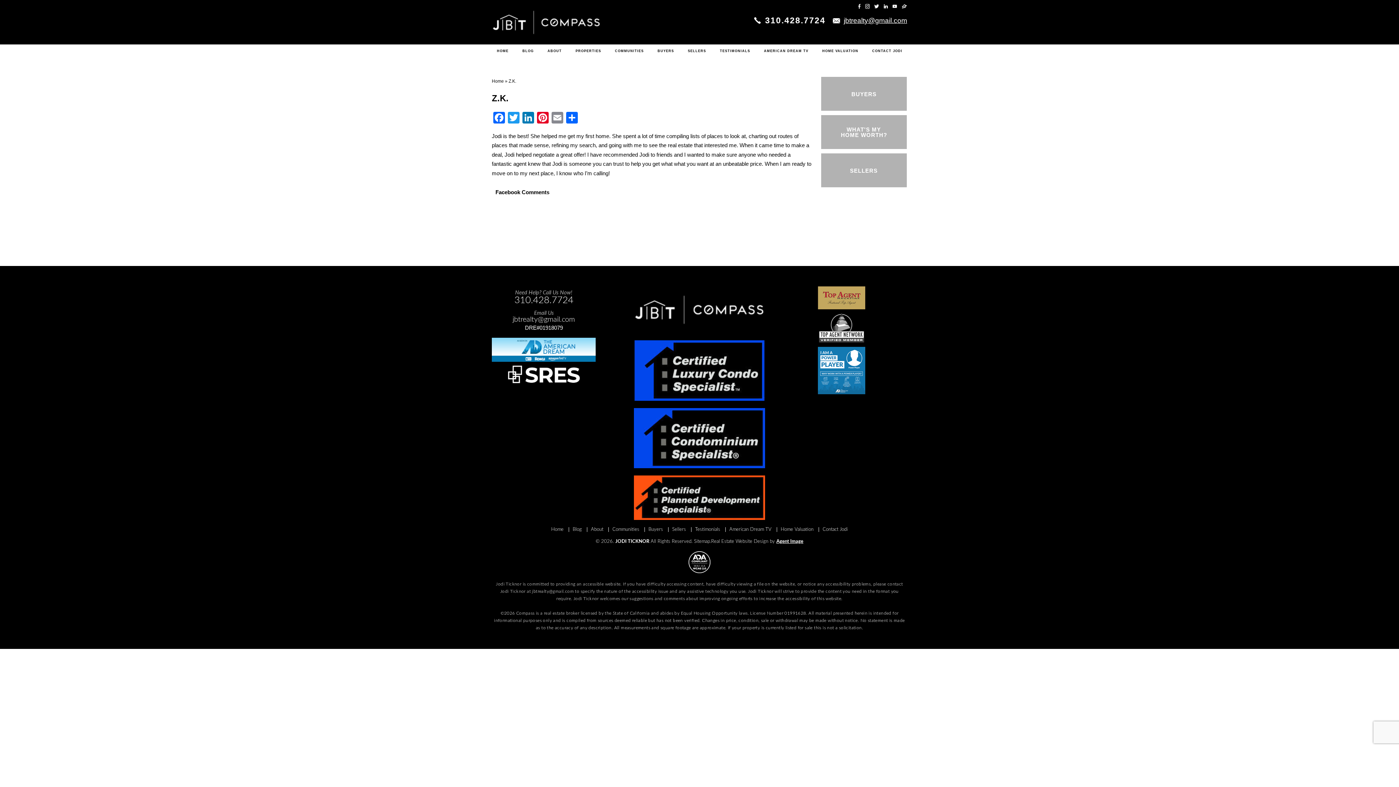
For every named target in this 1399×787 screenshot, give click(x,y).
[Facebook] (859, 6)
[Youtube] (895, 6)
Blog (528, 51)
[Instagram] (867, 6)
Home (503, 51)
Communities (629, 51)
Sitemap (702, 541)
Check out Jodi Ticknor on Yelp (824, 6)
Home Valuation (840, 51)
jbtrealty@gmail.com (553, 591)
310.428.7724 (795, 20)
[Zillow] (904, 6)
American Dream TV (786, 51)
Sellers (697, 51)
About (555, 51)
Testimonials (735, 51)
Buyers (666, 51)
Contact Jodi (887, 51)
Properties (588, 51)
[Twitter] (876, 6)
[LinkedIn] (886, 6)
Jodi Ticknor (632, 541)
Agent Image (789, 541)
